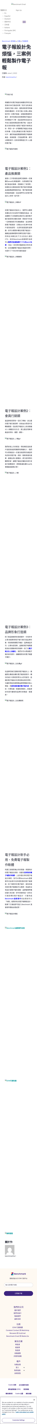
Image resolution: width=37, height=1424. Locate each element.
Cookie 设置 (19, 1393)
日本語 (6, 25)
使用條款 (26, 1389)
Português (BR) (10, 30)
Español (7, 16)
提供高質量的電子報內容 (20, 686)
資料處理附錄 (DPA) (14, 1389)
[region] (18, 1410)
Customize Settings (18, 1420)
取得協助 (17, 1370)
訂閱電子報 (18, 1293)
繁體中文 (3, 10)
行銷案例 (25, 41)
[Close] (34, 1400)
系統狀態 (17, 1373)
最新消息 (17, 1319)
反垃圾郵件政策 (24, 1385)
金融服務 (17, 1353)
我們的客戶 (18, 1313)
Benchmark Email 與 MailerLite (17, 1336)
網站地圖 (28, 1393)
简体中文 (7, 22)
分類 (18, 41)
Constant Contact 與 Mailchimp (17, 1330)
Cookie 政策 (12, 1385)
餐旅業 (17, 1347)
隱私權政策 (9, 1393)
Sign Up (19, 10)
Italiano (7, 28)
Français (7, 33)
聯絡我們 (17, 1316)
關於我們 (17, 1310)
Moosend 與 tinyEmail (18, 1333)
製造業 (17, 1350)
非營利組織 (18, 1356)
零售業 (17, 1345)
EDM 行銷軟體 (17, 1327)
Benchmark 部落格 (9, 41)
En (5, 13)
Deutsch (7, 19)
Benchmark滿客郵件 (13, 899)
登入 (17, 1367)
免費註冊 (17, 1365)
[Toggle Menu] (24, 22)
